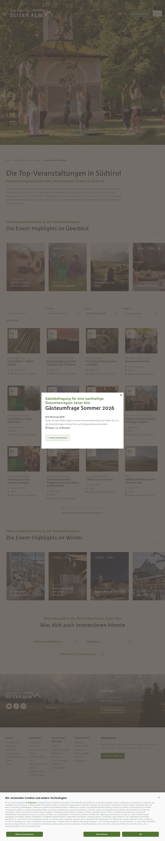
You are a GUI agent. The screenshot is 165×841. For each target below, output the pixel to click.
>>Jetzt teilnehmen (57, 438)
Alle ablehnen (102, 834)
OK (140, 834)
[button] (159, 797)
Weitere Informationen (24, 834)
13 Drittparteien (31, 803)
